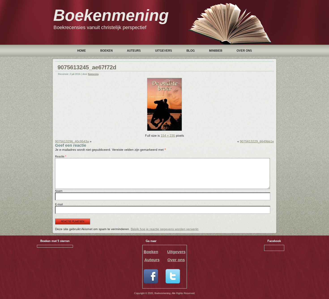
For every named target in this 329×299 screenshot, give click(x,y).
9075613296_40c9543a (72, 141)
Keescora (93, 74)
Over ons (244, 50)
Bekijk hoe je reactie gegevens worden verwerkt (164, 229)
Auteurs (134, 50)
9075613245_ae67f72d (87, 67)
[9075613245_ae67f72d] (164, 129)
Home (81, 50)
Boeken (106, 50)
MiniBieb (215, 50)
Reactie (60, 156)
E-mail (59, 204)
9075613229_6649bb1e (257, 141)
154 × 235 (168, 135)
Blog (190, 50)
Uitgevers (163, 50)
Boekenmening (111, 15)
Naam (58, 191)
